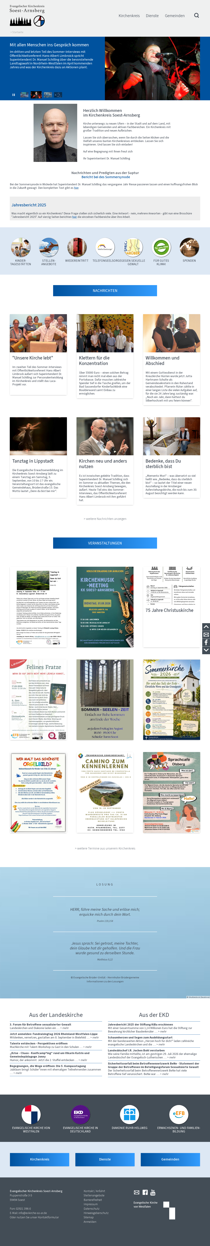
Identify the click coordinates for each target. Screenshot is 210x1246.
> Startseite (16, 32)
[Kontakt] (206, 635)
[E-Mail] (137, 1192)
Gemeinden (175, 15)
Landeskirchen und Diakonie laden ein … (40, 1026)
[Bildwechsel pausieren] (13, 94)
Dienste (152, 15)
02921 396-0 (23, 1209)
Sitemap (89, 1217)
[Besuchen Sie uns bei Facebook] (206, 643)
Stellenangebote (94, 1195)
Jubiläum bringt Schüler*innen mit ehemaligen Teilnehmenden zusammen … (55, 1069)
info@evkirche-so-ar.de (33, 1213)
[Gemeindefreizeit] (105, 792)
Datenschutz (91, 1209)
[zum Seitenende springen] (206, 650)
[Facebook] (145, 1192)
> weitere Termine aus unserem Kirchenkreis (105, 848)
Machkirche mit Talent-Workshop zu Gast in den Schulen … (51, 1045)
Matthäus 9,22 (105, 959)
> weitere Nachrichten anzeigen (105, 519)
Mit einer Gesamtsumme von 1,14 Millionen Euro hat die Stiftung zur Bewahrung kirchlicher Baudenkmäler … (150, 1028)
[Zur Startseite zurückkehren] (27, 16)
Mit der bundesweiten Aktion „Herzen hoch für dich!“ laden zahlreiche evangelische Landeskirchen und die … (151, 1040)
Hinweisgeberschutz (96, 1213)
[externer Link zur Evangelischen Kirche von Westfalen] (154, 1210)
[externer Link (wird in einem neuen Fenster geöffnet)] (38, 607)
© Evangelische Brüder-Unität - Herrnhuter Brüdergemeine (105, 977)
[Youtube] (152, 1192)
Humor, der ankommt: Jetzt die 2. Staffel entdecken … (49, 1056)
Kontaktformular (48, 1217)
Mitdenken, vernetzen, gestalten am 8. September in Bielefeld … (54, 1035)
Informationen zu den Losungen (105, 981)
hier (74, 217)
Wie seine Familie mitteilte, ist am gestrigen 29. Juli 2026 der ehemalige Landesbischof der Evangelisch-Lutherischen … (152, 1053)
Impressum (91, 1204)
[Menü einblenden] (196, 16)
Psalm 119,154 (105, 921)
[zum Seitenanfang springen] (206, 627)
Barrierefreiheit (93, 1200)
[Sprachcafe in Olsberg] (171, 792)
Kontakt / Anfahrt (94, 1191)
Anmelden (90, 1222)
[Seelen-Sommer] (105, 699)
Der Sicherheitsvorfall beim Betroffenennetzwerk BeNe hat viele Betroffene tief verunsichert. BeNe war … (153, 1069)
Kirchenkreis (129, 15)
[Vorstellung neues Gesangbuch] (105, 607)
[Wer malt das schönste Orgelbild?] (38, 792)
